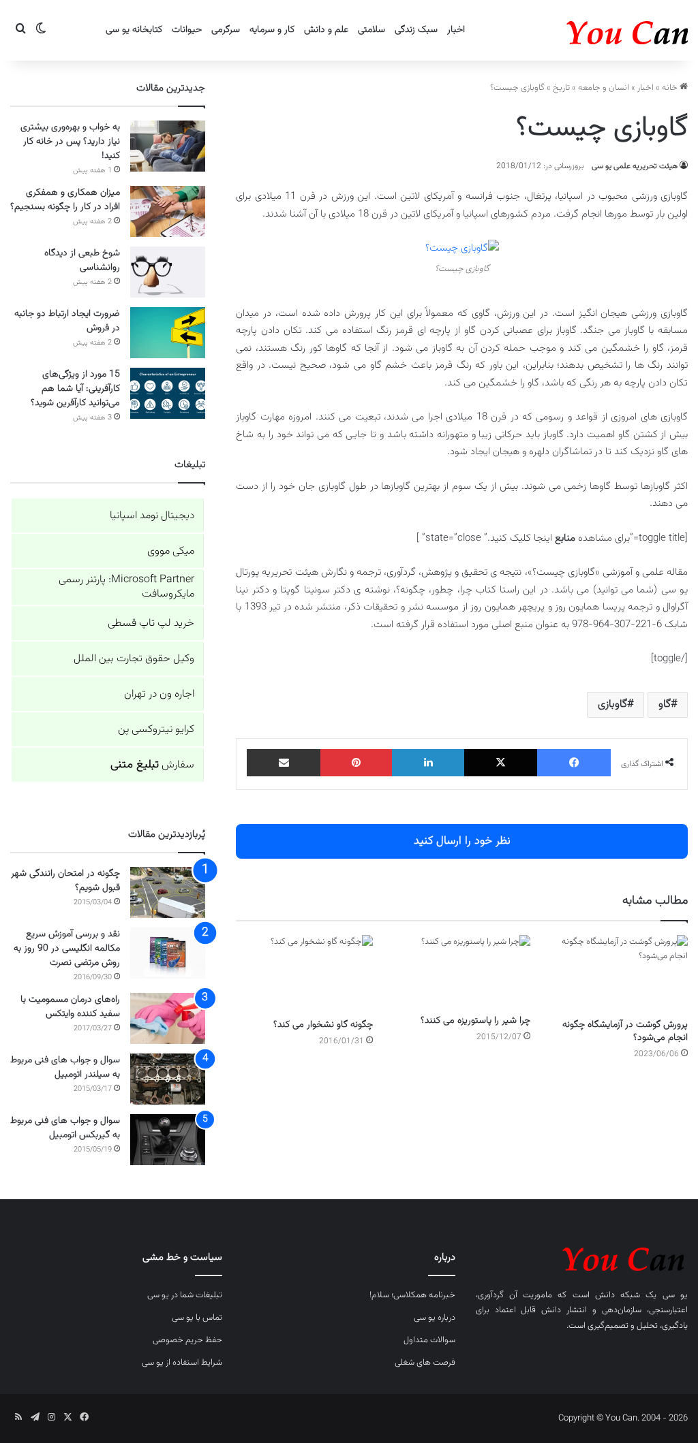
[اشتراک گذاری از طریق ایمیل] (283, 762)
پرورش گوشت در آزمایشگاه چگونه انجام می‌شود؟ (625, 1031)
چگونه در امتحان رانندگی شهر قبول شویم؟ (65, 880)
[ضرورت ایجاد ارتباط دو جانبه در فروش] (167, 332)
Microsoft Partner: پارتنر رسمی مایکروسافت (126, 587)
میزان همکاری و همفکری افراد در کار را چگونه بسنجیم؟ (65, 200)
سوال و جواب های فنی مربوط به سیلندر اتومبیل (65, 1067)
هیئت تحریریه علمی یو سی (635, 166)
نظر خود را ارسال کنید (462, 841)
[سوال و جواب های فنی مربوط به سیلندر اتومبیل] (167, 1079)
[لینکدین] (428, 762)
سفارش (152, 765)
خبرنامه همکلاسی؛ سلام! (412, 1295)
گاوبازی (612, 704)
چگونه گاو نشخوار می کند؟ (323, 1024)
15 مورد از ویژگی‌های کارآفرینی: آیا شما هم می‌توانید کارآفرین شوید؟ (75, 389)
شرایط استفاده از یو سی (182, 1362)
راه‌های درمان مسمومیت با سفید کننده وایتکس (70, 1006)
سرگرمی (225, 29)
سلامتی (371, 29)
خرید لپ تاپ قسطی (151, 623)
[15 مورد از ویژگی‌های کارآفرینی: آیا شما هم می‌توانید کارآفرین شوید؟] (167, 393)
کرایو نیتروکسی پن (156, 730)
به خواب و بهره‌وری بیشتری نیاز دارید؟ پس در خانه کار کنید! (70, 141)
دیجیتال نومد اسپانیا (152, 516)
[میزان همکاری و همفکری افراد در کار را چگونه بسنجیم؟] (167, 211)
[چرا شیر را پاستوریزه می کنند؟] (461, 971)
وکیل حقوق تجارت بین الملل (134, 659)
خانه (671, 88)
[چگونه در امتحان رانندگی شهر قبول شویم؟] (167, 892)
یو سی (675, 1295)
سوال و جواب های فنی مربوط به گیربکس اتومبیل (65, 1128)
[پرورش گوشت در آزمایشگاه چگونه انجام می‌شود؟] (619, 973)
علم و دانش (326, 29)
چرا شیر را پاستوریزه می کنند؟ (475, 1020)
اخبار (456, 29)
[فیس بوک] (574, 762)
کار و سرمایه (271, 29)
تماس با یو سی (197, 1318)
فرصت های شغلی (425, 1362)
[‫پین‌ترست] (356, 762)
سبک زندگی (416, 29)
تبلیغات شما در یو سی (184, 1295)
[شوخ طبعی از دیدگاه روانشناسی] (167, 272)
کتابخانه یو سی (134, 29)
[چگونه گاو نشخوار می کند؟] (304, 973)
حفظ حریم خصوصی (187, 1340)
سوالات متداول (429, 1340)
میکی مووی (170, 551)
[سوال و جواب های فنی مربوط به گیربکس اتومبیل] (167, 1139)
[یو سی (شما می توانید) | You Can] (582, 1256)
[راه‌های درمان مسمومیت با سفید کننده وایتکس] (167, 1018)
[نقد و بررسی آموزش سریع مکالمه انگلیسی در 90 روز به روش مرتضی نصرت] (167, 953)
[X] (501, 762)
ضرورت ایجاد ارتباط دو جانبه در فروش (67, 321)
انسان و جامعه (603, 88)
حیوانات (187, 29)
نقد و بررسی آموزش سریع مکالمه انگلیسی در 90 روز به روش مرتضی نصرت (67, 948)
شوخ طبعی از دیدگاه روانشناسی (82, 260)
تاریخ (561, 88)
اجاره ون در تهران (159, 694)
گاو (664, 704)
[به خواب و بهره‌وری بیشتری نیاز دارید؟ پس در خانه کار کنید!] (167, 146)
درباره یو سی (434, 1318)
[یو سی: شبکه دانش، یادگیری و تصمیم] (585, 30)
